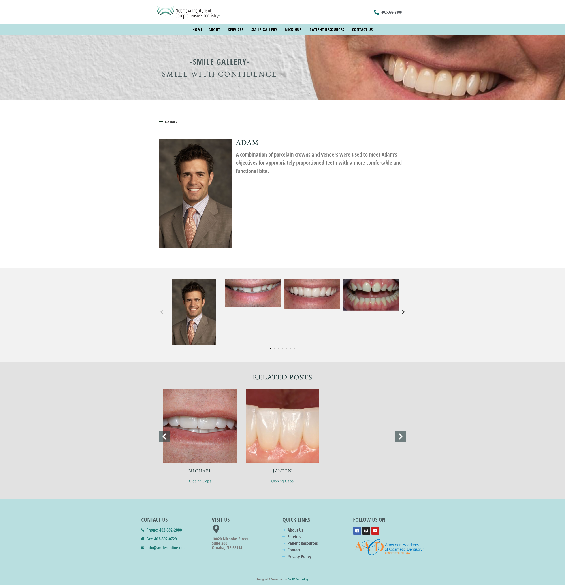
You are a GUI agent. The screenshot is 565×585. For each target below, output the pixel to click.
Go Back (171, 122)
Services (235, 29)
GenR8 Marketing (298, 579)
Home (197, 29)
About (214, 29)
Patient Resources (327, 29)
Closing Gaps (200, 481)
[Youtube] (375, 531)
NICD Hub (293, 29)
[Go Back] (161, 122)
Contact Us (362, 29)
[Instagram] (366, 531)
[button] (161, 311)
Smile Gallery (264, 29)
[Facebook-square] (357, 531)
